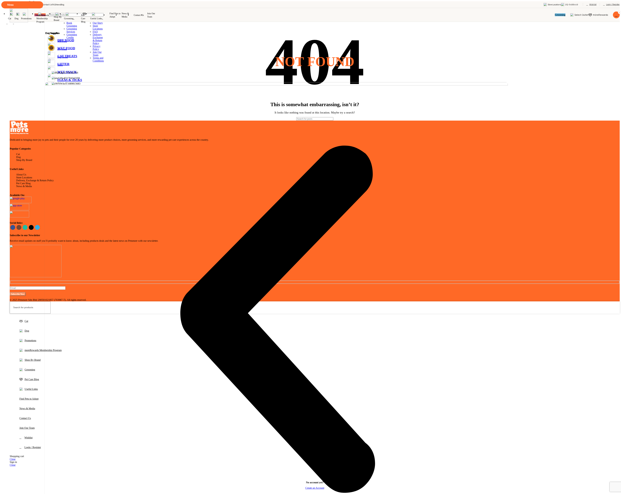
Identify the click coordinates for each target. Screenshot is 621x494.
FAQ (95, 31)
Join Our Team (97, 53)
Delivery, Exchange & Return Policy (98, 39)
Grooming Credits (71, 36)
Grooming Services (71, 30)
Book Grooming (71, 24)
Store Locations (98, 27)
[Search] (616, 307)
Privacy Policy (96, 48)
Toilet (60, 65)
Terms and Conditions (98, 59)
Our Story (98, 23)
